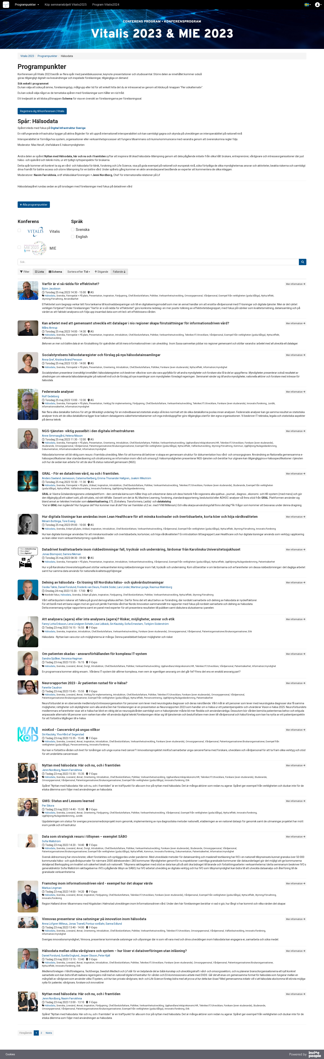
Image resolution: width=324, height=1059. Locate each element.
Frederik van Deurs (88, 587)
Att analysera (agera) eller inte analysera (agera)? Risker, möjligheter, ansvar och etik (108, 619)
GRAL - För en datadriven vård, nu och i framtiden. (80, 473)
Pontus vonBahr (95, 923)
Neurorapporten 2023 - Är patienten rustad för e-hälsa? (84, 683)
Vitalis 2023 (27, 56)
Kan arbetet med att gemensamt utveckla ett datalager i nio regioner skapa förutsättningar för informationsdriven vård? (135, 323)
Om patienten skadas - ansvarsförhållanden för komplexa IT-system (94, 654)
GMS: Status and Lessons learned (68, 801)
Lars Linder (123, 587)
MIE (53, 248)
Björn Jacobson (51, 288)
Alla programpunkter (34, 204)
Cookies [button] (10, 1054)
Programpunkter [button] (25, 4)
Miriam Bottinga (51, 521)
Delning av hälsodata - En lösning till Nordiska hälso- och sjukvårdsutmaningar (103, 582)
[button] (308, 4)
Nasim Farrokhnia (71, 770)
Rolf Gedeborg (50, 396)
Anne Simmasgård (53, 435)
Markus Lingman (52, 887)
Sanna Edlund (114, 923)
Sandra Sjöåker (51, 658)
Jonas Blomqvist (52, 554)
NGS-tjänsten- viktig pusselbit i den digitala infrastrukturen (88, 431)
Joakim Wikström (140, 478)
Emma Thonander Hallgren (113, 478)
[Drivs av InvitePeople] (305, 1055)
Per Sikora (48, 805)
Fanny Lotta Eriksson (54, 623)
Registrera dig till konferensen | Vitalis (42, 111)
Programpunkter (47, 56)
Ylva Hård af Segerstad (70, 734)
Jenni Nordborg (51, 770)
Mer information (294, 284)
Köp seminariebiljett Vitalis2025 (66, 4)
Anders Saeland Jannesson (58, 478)
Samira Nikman (72, 554)
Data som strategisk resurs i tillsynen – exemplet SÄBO (84, 836)
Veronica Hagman (71, 658)
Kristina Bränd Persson (68, 359)
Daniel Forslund (67, 587)
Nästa (49, 1033)
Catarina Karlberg (86, 478)
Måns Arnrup (49, 327)
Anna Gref (48, 359)
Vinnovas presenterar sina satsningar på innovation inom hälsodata (94, 919)
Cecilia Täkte (49, 587)
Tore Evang (68, 521)
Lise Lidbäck (101, 623)
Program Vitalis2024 (105, 4)
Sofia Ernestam (133, 623)
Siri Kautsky (116, 623)
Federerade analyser (58, 392)
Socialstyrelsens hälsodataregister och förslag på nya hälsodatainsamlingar (101, 355)
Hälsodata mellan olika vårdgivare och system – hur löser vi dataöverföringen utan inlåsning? (114, 951)
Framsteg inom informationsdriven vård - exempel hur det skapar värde (97, 883)
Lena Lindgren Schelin (80, 623)
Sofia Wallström (51, 841)
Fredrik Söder (108, 587)
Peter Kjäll (104, 955)
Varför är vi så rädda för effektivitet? (70, 284)
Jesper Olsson (88, 955)
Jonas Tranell (77, 923)
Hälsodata (50, 295)
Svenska (82, 229)
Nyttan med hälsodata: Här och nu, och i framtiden (81, 765)
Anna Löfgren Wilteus (55, 923)
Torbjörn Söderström (156, 623)
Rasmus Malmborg (161, 587)
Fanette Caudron (52, 687)
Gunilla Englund (70, 955)
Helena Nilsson (74, 435)
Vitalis (55, 231)
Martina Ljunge (139, 587)
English (82, 236)
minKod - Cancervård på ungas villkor (71, 730)
